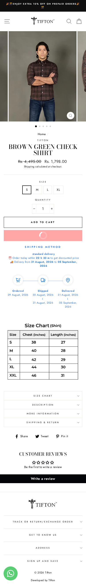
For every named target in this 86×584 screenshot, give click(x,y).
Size (43, 181)
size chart (43, 395)
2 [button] (40, 127)
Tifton (43, 140)
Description (43, 404)
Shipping (29, 166)
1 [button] (36, 126)
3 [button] (44, 127)
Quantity (43, 199)
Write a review (43, 478)
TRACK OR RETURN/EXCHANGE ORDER (43, 521)
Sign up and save (43, 561)
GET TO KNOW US (43, 535)
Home (42, 134)
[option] (43, 5)
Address (43, 548)
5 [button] (51, 127)
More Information (43, 413)
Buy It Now (57, 233)
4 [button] (47, 127)
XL (58, 189)
